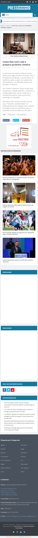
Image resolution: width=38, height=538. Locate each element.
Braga (22, 449)
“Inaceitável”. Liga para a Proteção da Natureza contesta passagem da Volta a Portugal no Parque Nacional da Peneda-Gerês (19, 416)
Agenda (3, 445)
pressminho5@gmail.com (8, 488)
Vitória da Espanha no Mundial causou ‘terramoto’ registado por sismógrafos (18, 178)
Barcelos (3, 449)
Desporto (3, 453)
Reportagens (24, 464)
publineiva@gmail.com (29, 516)
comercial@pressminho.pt (9, 495)
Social (2, 471)
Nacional (23, 456)
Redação (8, 67)
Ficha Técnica (18, 526)
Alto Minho (24, 445)
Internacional (4, 456)
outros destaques (21, 114)
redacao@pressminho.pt (8, 493)
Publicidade (19, 528)
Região (2, 464)
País (22, 460)
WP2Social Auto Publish (12, 537)
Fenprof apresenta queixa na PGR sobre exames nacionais (18, 261)
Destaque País (11, 114)
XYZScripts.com (28, 537)
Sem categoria (25, 468)
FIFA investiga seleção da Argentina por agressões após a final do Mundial (18, 233)
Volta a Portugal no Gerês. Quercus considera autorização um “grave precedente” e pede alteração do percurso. (19, 405)
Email (33, 69)
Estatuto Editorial (28, 526)
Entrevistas (24, 453)
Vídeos (23, 471)
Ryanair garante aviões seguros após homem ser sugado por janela (18, 206)
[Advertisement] (19, 299)
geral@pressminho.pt (7, 491)
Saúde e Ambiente (6, 468)
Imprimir (27, 69)
